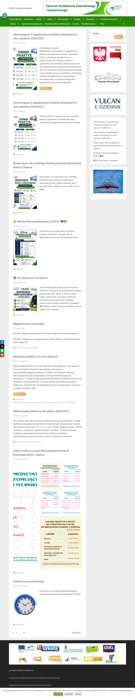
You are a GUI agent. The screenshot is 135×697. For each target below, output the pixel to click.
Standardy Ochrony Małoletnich (57, 24)
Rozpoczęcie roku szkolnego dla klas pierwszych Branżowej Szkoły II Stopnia (107, 146)
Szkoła (38, 19)
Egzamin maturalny (31, 348)
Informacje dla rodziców (33, 442)
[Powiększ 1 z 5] (57, 465)
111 (24, 633)
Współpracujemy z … (89, 24)
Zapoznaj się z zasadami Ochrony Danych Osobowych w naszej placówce (34, 678)
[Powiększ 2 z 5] (79, 465)
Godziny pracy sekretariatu (29, 581)
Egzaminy (90, 19)
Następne (76, 633)
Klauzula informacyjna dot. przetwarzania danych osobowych (30, 685)
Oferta (49, 19)
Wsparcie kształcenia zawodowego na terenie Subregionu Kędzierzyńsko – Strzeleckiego (44, 402)
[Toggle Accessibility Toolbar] (4, 15)
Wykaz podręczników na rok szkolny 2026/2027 (41, 411)
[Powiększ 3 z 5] (57, 492)
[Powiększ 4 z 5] (79, 492)
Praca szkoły (63, 19)
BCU (102, 24)
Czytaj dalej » (46, 88)
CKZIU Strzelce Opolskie (20, 8)
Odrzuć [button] (78, 694)
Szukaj (96, 33)
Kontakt (76, 24)
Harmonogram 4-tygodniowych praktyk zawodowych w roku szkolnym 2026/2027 (106, 125)
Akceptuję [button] (58, 694)
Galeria (13, 24)
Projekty (77, 19)
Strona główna (16, 19)
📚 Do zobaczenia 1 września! (30, 277)
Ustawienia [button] (68, 694)
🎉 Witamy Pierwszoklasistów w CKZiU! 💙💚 (40, 221)
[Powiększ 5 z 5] (79, 519)
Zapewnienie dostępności (32, 24)
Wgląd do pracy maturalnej (28, 323)
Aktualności (29, 19)
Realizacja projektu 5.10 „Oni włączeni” (35, 356)
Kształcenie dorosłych (109, 19)
